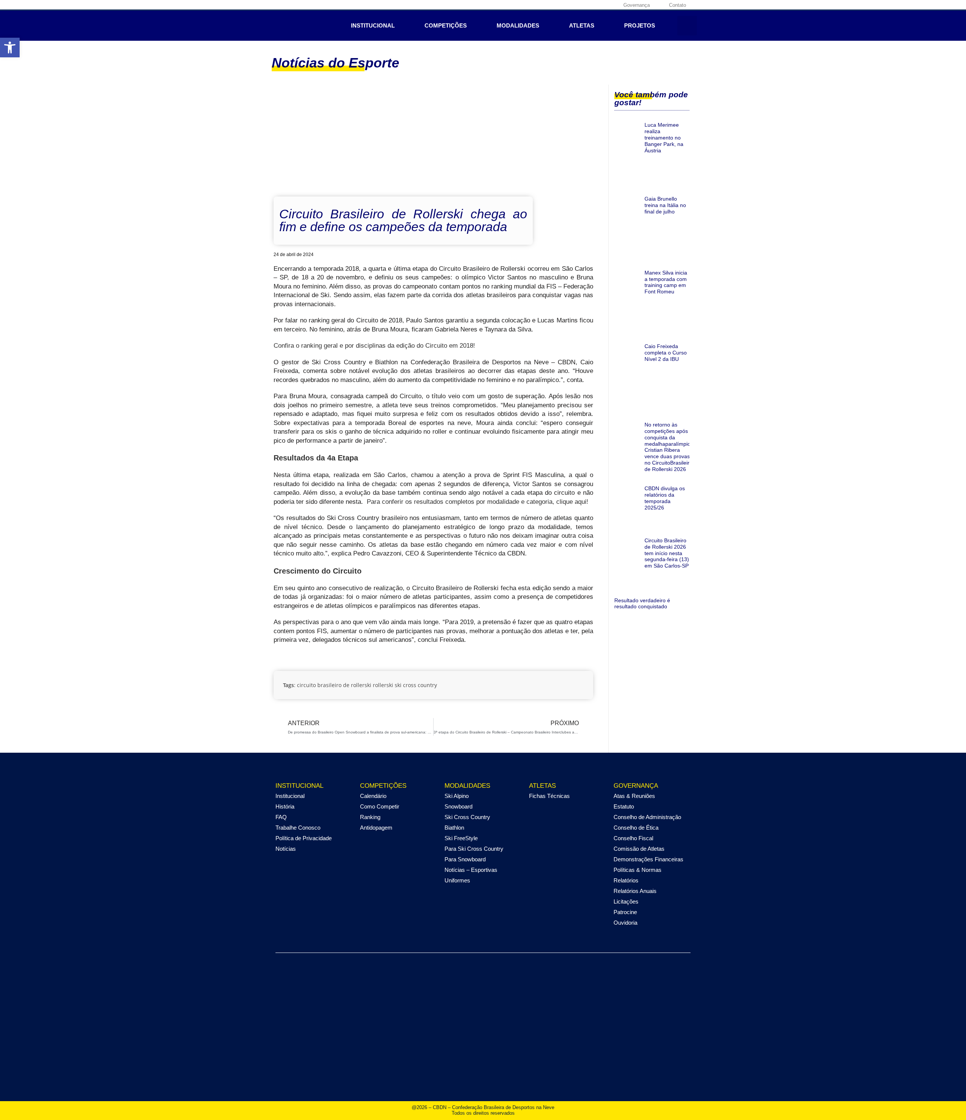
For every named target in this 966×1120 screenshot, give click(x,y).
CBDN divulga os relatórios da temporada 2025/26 (665, 497)
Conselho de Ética (636, 827)
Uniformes (457, 880)
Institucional (373, 25)
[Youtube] (599, 5)
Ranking (370, 817)
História (284, 806)
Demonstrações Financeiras (648, 859)
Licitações (626, 901)
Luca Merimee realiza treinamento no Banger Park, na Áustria (664, 137)
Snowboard (458, 806)
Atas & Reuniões (634, 796)
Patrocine (625, 912)
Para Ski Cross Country (474, 848)
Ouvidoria (625, 922)
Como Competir (379, 806)
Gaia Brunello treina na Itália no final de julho (665, 205)
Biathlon (454, 827)
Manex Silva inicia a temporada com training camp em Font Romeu (666, 282)
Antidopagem (376, 827)
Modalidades (518, 25)
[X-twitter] (587, 5)
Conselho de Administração (647, 817)
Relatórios (626, 880)
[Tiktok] (611, 5)
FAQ (281, 817)
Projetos (639, 25)
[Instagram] (575, 5)
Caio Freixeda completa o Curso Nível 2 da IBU (666, 352)
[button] (687, 25)
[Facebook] (564, 5)
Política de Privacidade (303, 838)
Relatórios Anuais (635, 891)
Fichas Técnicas (549, 796)
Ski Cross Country (467, 817)
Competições (446, 25)
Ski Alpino (457, 796)
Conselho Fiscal (633, 838)
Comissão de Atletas (639, 848)
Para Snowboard (465, 859)
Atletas (581, 25)
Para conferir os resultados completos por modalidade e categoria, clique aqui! (477, 501)
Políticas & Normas (637, 870)
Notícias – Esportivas (471, 870)
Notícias (285, 848)
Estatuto (624, 806)
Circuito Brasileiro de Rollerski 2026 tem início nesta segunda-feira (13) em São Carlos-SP (667, 553)
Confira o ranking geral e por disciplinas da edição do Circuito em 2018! (374, 345)
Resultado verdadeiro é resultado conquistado (642, 603)
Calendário (373, 796)
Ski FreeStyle (461, 838)
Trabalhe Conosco (297, 827)
